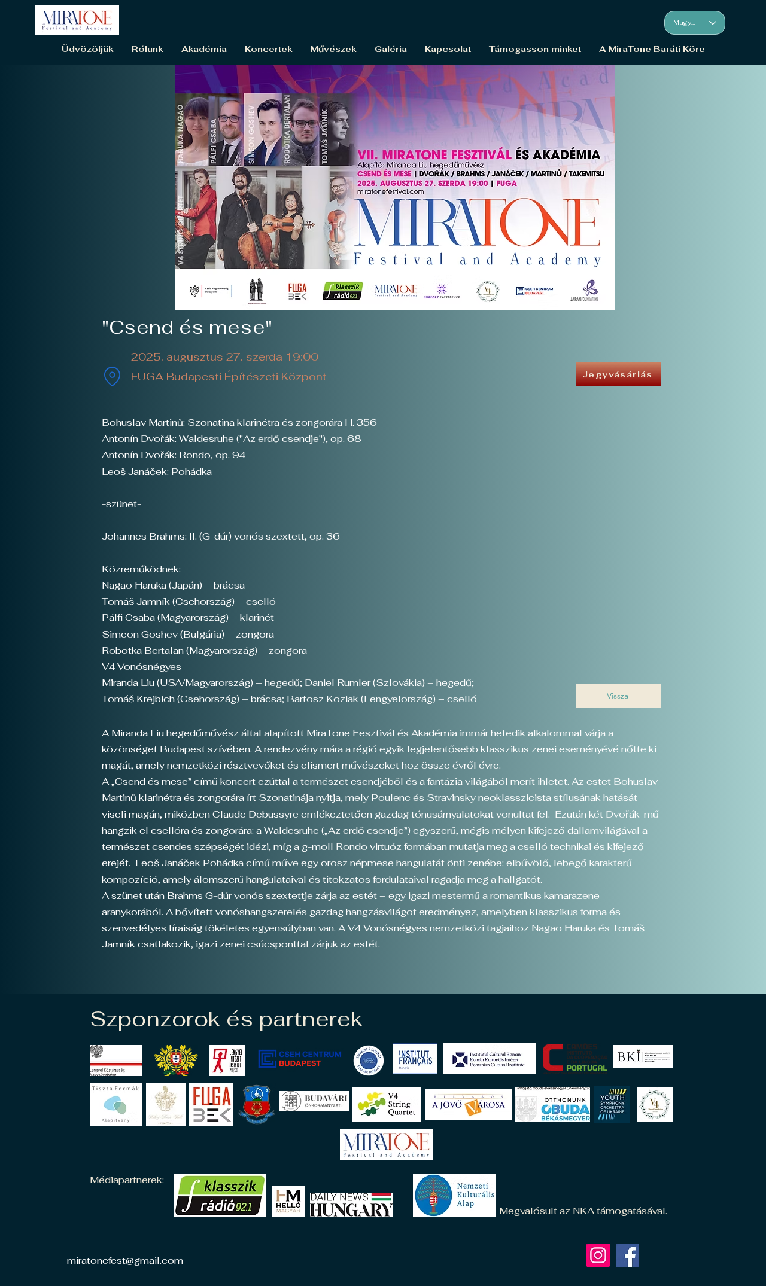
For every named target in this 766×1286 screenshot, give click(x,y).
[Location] (112, 376)
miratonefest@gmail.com (125, 1260)
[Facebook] (627, 1255)
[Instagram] (598, 1255)
